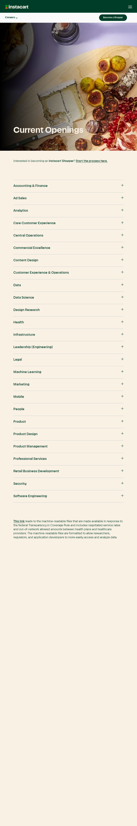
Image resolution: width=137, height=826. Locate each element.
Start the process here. (92, 161)
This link (19, 521)
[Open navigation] (128, 7)
